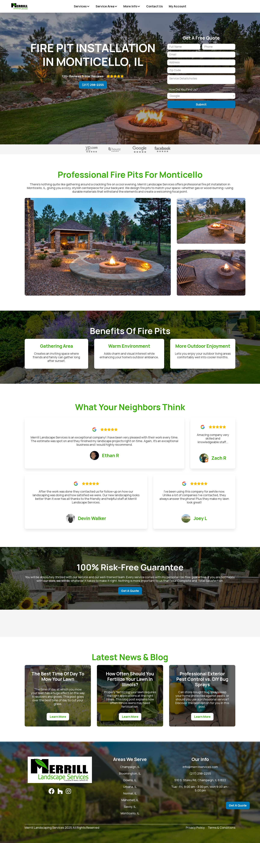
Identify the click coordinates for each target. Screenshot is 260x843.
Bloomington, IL (130, 773)
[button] (82, 6)
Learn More (58, 717)
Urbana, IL (130, 787)
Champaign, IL (130, 767)
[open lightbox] (98, 247)
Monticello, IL (130, 813)
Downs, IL (129, 780)
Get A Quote (130, 591)
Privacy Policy (195, 828)
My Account (177, 6)
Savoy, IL (130, 806)
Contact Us (154, 6)
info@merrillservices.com (200, 767)
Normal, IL (130, 793)
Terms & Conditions (221, 828)
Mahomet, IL (130, 800)
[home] (19, 6)
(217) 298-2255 (93, 85)
